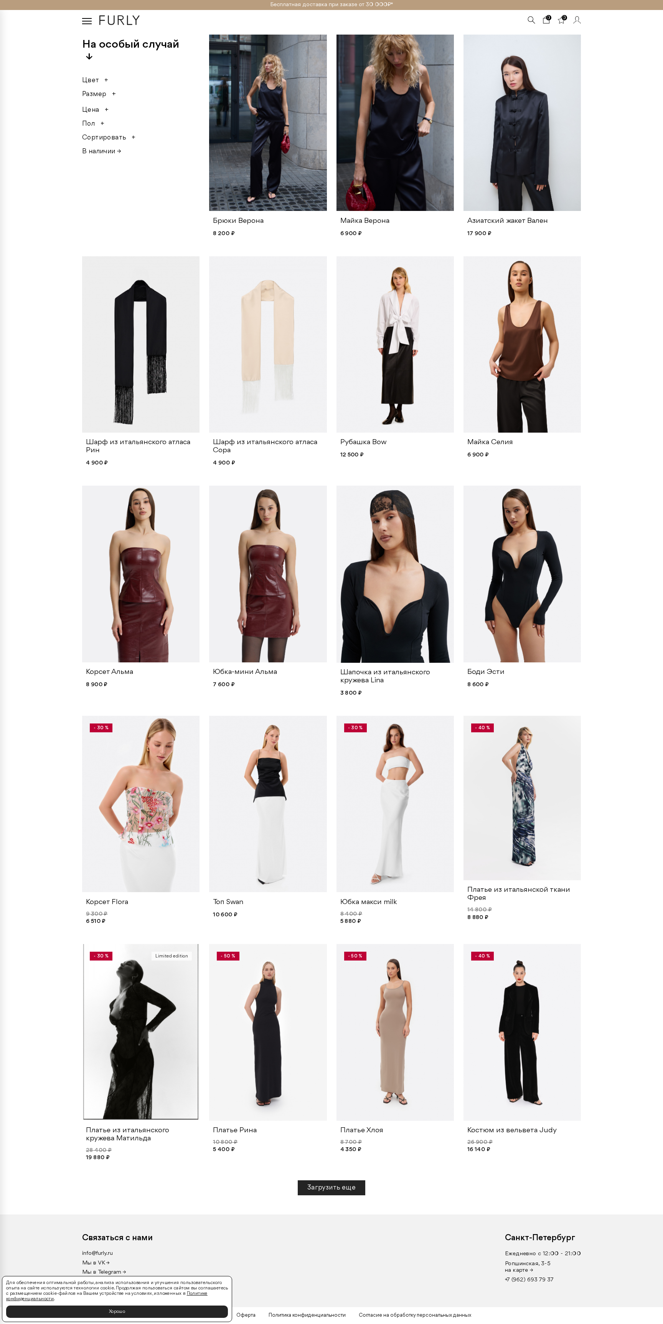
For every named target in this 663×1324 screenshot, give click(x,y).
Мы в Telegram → (104, 1272)
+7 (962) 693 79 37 (529, 1280)
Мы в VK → (96, 1263)
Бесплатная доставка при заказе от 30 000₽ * (331, 5)
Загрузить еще (331, 1187)
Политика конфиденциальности (307, 1315)
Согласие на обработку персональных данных (415, 1315)
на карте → (519, 1270)
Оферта (246, 1315)
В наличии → (101, 151)
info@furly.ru (97, 1253)
